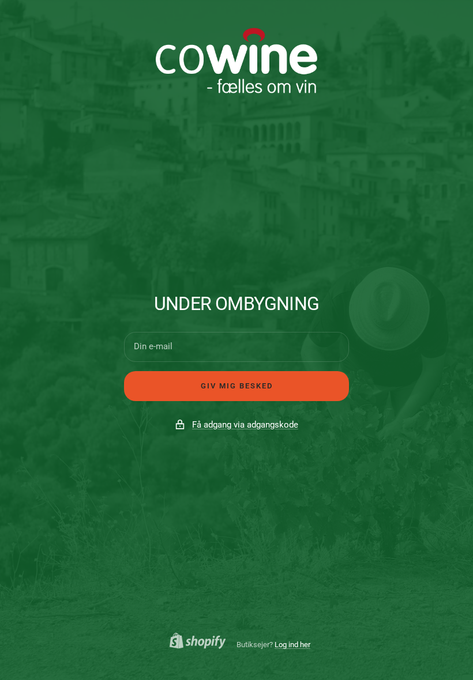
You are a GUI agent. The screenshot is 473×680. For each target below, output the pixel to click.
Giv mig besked (237, 385)
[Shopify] (194, 642)
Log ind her (292, 644)
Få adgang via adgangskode (245, 425)
